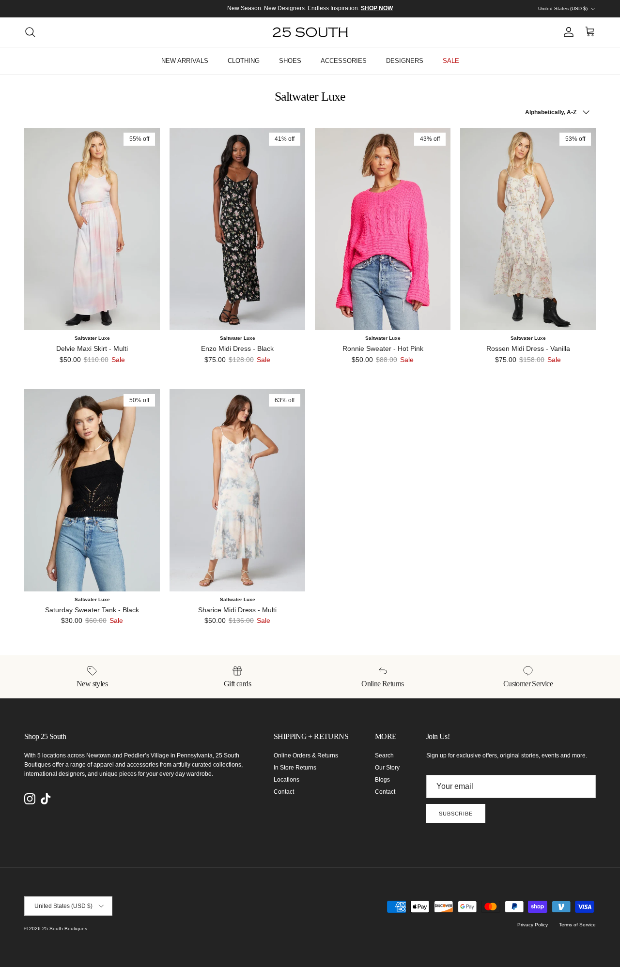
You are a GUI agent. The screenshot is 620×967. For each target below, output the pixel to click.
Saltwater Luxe (92, 338)
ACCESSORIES (344, 60)
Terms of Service (577, 924)
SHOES (290, 60)
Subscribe (456, 813)
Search (384, 755)
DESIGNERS (404, 60)
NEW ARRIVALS (184, 60)
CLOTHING (244, 60)
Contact (284, 791)
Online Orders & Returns (306, 755)
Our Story (387, 767)
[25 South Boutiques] (310, 32)
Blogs (382, 779)
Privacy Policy (532, 924)
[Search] (30, 32)
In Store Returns (295, 767)
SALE (451, 60)
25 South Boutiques (64, 928)
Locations (286, 779)
